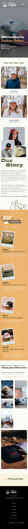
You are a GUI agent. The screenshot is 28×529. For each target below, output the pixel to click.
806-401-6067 (14, 496)
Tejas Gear (14, 515)
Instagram (22, 522)
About (14, 503)
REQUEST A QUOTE (12, 376)
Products (14, 506)
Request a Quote (14, 518)
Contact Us (14, 512)
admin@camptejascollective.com (14, 498)
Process (14, 509)
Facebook (12, 522)
